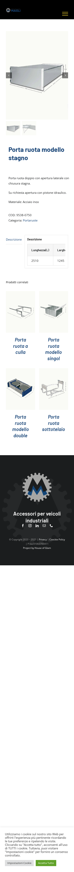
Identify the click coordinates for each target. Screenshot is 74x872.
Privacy (43, 539)
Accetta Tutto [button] (46, 863)
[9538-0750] (37, 75)
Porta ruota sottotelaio (53, 423)
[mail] (44, 525)
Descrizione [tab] (14, 239)
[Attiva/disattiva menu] (65, 14)
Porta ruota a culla (20, 346)
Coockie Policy (57, 539)
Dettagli (20, 312)
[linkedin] (37, 525)
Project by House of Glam (37, 548)
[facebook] (22, 525)
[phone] (51, 525)
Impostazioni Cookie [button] (19, 863)
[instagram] (30, 525)
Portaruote (30, 220)
